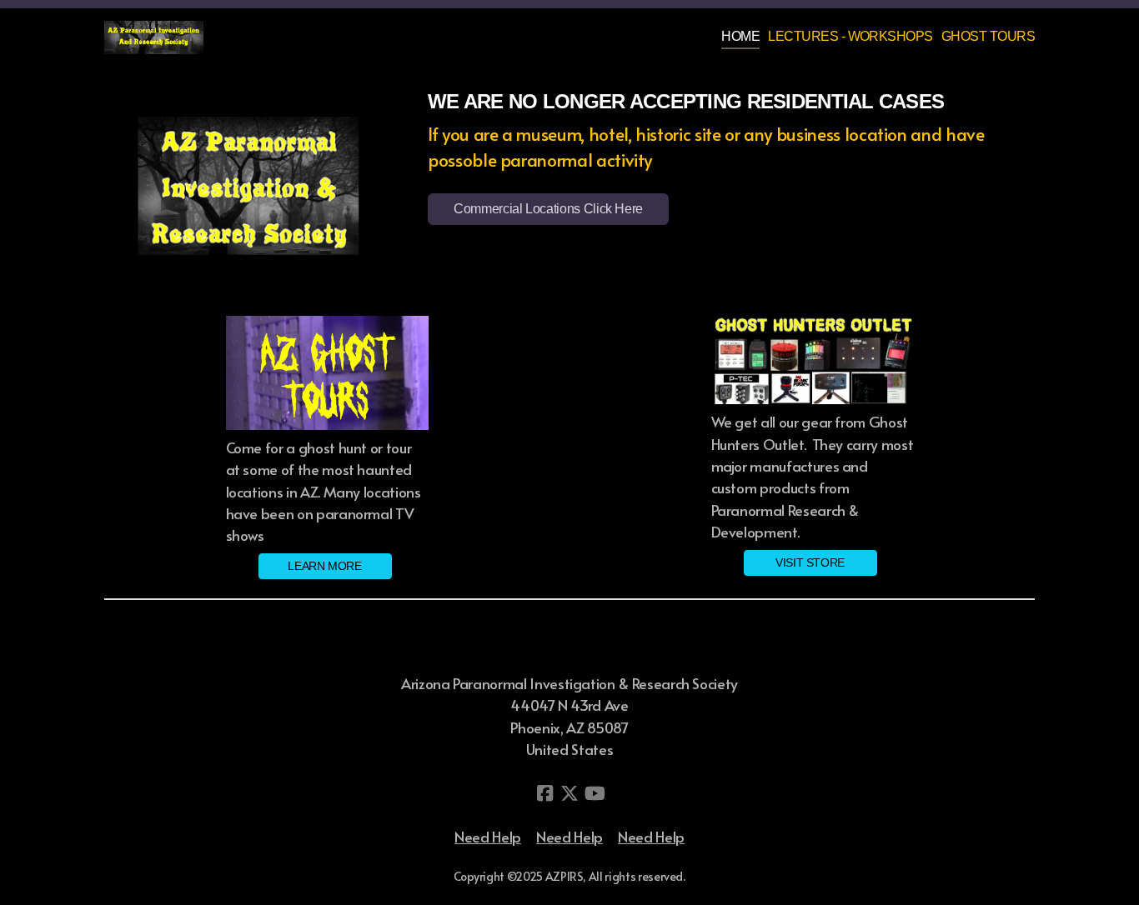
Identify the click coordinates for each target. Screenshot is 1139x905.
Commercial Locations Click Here (548, 209)
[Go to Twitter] (569, 793)
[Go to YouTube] (594, 793)
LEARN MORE (324, 565)
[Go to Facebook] (544, 793)
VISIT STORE (810, 562)
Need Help (487, 837)
